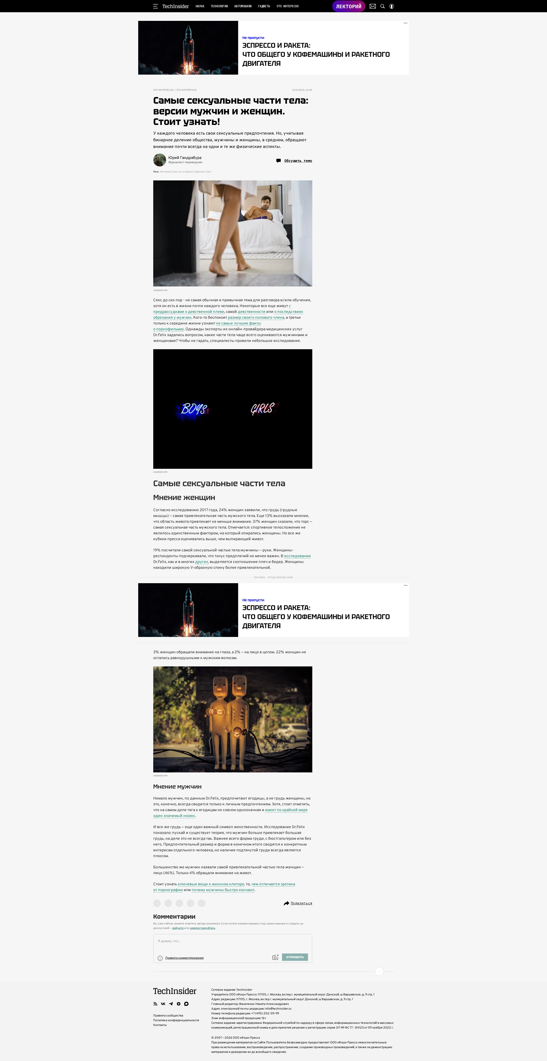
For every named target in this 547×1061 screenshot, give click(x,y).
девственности (252, 311)
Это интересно (163, 90)
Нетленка (165, 171)
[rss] (155, 1004)
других (201, 562)
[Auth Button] (391, 6)
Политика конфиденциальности (176, 1020)
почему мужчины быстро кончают (223, 890)
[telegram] (171, 1004)
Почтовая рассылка (373, 6)
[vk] (163, 1004)
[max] (186, 1004)
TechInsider (175, 6)
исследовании (297, 556)
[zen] (178, 1004)
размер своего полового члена (255, 317)
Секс (208, 171)
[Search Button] (382, 6)
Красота (199, 171)
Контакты (160, 1025)
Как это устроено (183, 171)
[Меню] (155, 6)
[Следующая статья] (273, 971)
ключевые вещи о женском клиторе (211, 884)
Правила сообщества (168, 1016)
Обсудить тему (298, 160)
